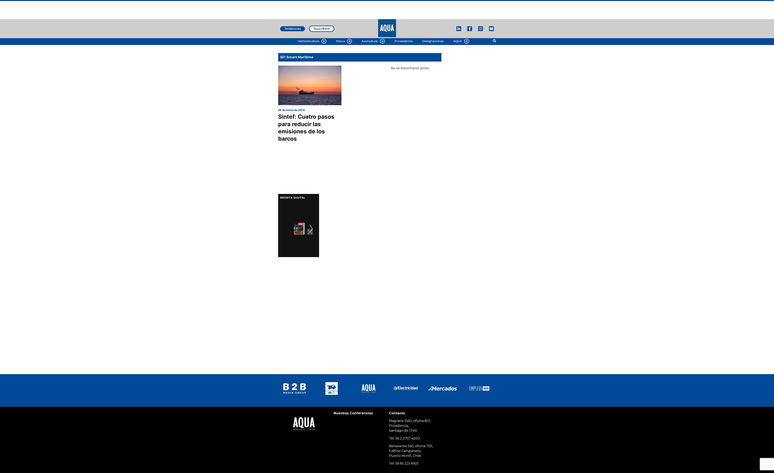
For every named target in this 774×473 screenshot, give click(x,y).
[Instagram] (480, 28)
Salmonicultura (308, 41)
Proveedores (403, 41)
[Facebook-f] (469, 28)
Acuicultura (370, 41)
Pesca (340, 41)
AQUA (457, 41)
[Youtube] (491, 28)
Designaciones (433, 41)
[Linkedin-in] (458, 28)
